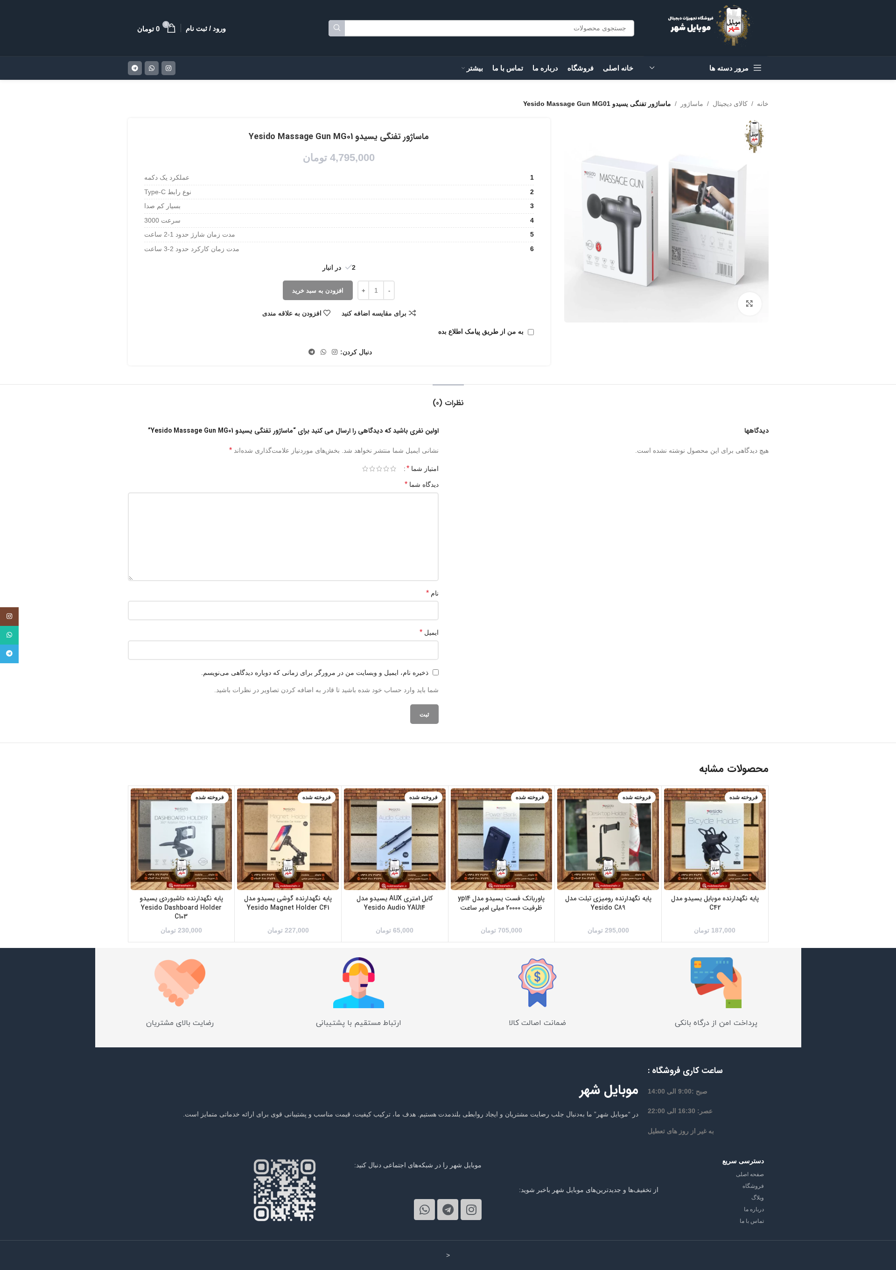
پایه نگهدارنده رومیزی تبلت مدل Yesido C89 (608, 903)
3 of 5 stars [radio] (379, 468)
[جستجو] (337, 28)
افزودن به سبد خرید (317, 290)
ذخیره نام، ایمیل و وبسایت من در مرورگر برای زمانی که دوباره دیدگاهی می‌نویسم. (314, 672)
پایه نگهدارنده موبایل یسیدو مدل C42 (715, 903)
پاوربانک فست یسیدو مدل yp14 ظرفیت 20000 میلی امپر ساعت (501, 903)
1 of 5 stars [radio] (393, 468)
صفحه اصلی (750, 1174)
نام (432, 593)
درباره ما (754, 1209)
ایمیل (429, 632)
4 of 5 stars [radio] (372, 468)
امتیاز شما (422, 468)
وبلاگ (757, 1197)
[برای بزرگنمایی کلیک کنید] (749, 304)
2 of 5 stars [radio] (386, 468)
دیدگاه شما (422, 484)
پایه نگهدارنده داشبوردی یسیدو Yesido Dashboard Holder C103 (181, 907)
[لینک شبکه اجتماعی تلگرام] (135, 68)
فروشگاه (753, 1186)
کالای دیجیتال (730, 103)
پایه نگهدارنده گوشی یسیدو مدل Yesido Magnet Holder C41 (288, 903)
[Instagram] (471, 1209)
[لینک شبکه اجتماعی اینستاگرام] (168, 68)
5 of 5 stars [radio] (365, 468)
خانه (763, 103)
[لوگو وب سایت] (713, 27)
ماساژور (691, 103)
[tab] (448, 398)
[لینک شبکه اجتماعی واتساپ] (152, 68)
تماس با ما (752, 1221)
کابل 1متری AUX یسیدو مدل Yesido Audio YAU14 (395, 903)
